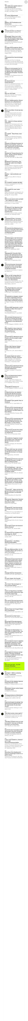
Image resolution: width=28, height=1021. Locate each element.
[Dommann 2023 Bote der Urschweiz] (2, 265)
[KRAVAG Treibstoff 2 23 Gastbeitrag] (2, 219)
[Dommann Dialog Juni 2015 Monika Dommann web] (2, 673)
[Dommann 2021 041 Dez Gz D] (2, 376)
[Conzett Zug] (2, 111)
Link (12, 4)
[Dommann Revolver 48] (2, 276)
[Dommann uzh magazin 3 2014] (2, 696)
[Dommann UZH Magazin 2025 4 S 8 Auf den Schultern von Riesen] (2, 31)
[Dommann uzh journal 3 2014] (2, 714)
